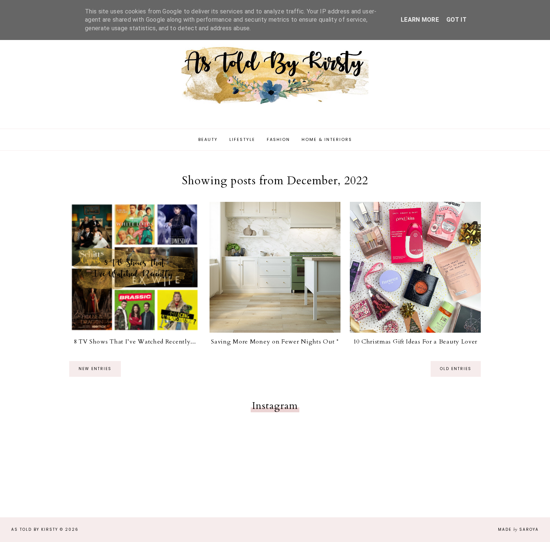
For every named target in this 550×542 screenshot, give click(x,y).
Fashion (278, 139)
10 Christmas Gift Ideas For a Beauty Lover (415, 342)
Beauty (208, 139)
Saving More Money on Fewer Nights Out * (275, 342)
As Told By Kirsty (34, 529)
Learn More (420, 19)
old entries (455, 369)
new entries (95, 369)
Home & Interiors (327, 139)
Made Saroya (518, 529)
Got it (456, 19)
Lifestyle (242, 139)
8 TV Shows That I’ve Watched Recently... (135, 342)
